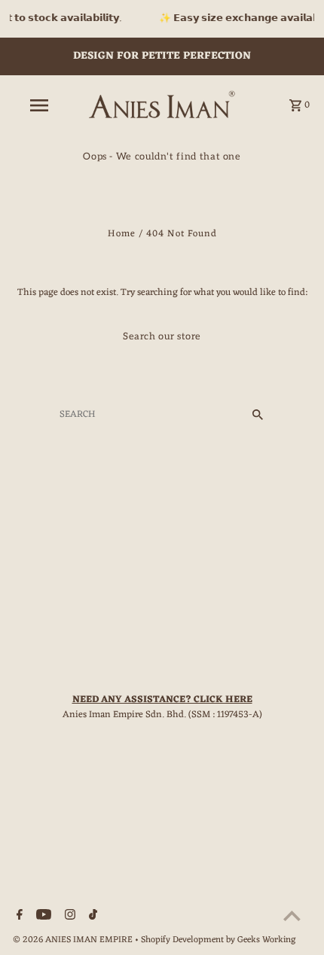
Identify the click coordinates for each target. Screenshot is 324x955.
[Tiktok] (91, 917)
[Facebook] (18, 917)
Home (122, 233)
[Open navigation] (41, 105)
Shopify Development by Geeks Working (218, 940)
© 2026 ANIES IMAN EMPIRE (74, 940)
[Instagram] (68, 917)
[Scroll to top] (292, 915)
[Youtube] (41, 917)
